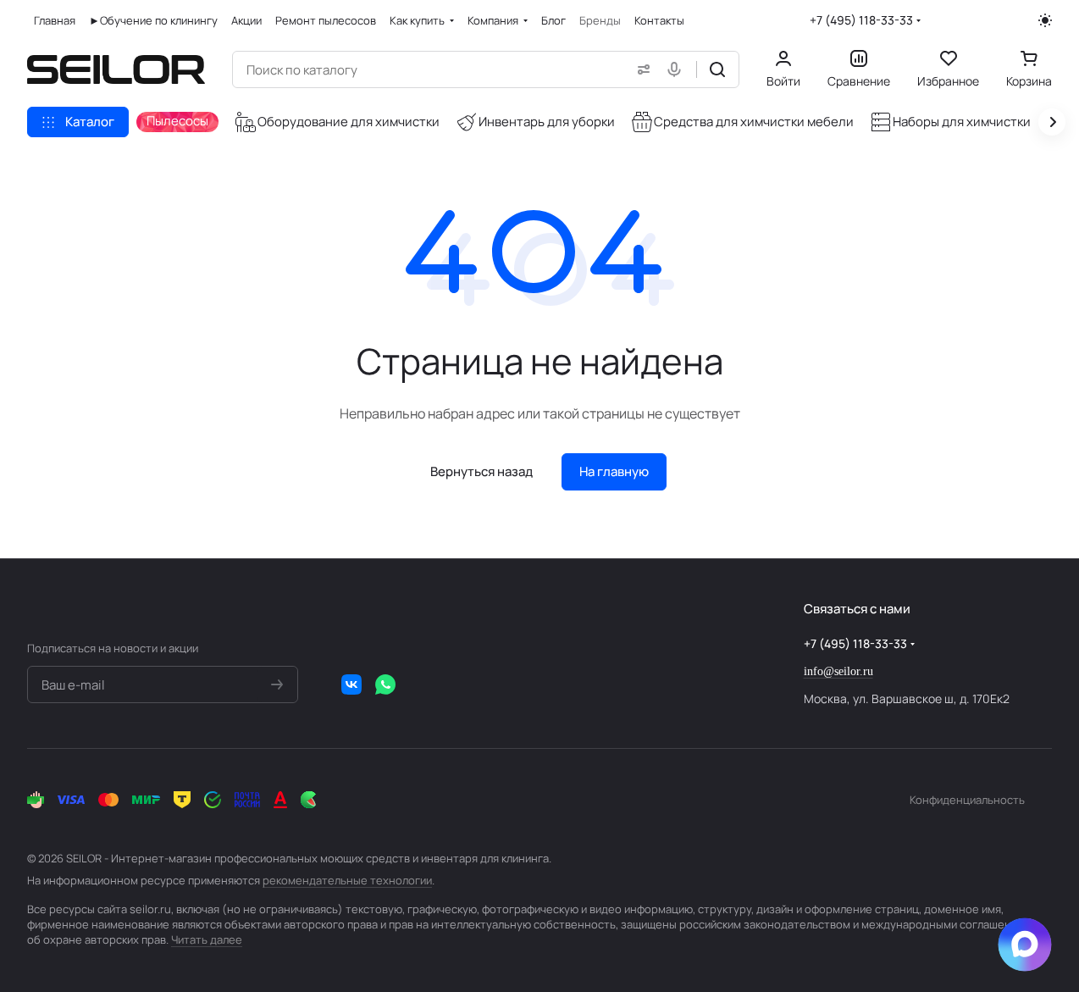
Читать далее (206, 939)
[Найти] (717, 69)
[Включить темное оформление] (1045, 20)
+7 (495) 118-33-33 (861, 20)
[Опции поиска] (640, 69)
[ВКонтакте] (351, 684)
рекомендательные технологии (347, 880)
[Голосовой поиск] (677, 69)
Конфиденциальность (967, 799)
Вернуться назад (481, 471)
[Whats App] (385, 684)
